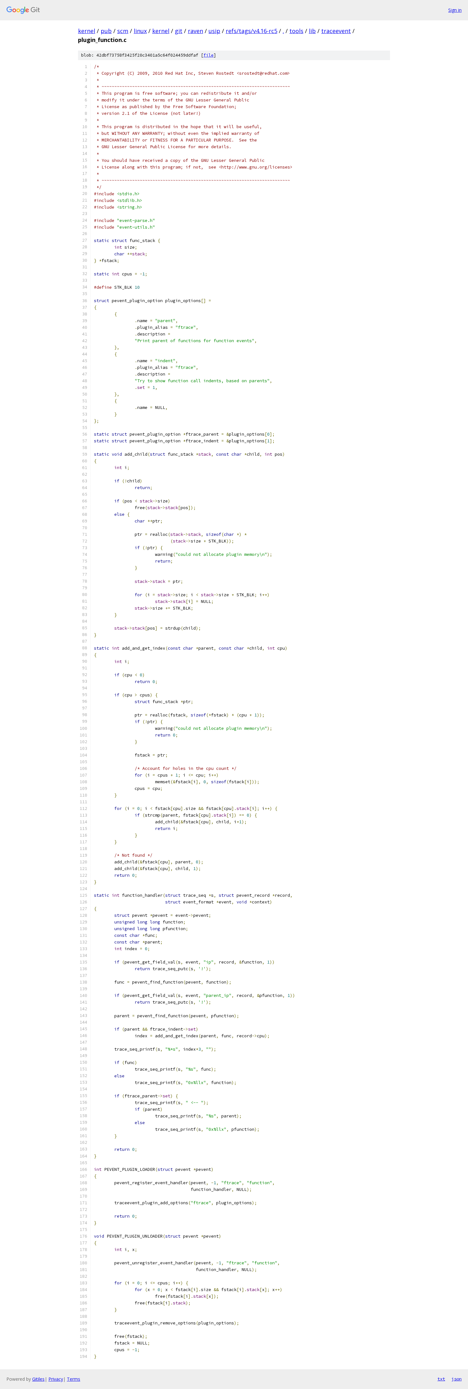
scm (122, 31)
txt (441, 1379)
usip (214, 31)
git (178, 31)
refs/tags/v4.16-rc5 (251, 31)
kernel (86, 31)
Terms (73, 1379)
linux (140, 31)
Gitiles (38, 1379)
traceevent (336, 31)
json (456, 1379)
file (208, 55)
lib (312, 31)
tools (296, 31)
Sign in (455, 10)
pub (106, 31)
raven (195, 31)
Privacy (55, 1379)
